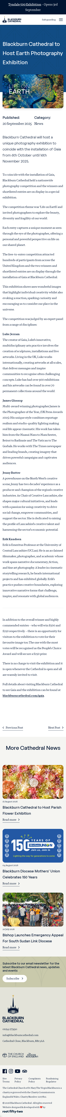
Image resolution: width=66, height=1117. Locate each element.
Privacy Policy (18, 1080)
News (38, 123)
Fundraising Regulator (52, 1080)
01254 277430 (10, 1029)
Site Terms (6, 1080)
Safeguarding (49, 19)
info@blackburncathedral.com (20, 1035)
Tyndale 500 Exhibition (24, 4)
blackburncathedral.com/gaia (23, 695)
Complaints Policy (35, 1080)
